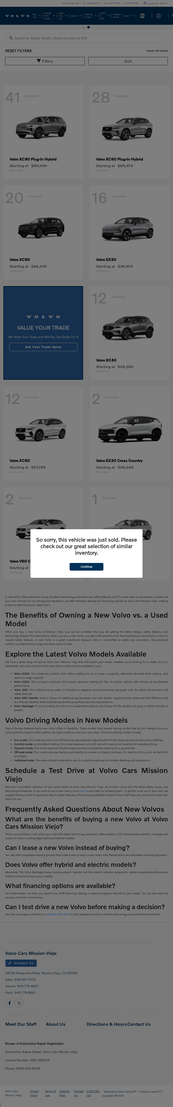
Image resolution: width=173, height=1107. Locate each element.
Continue (86, 566)
